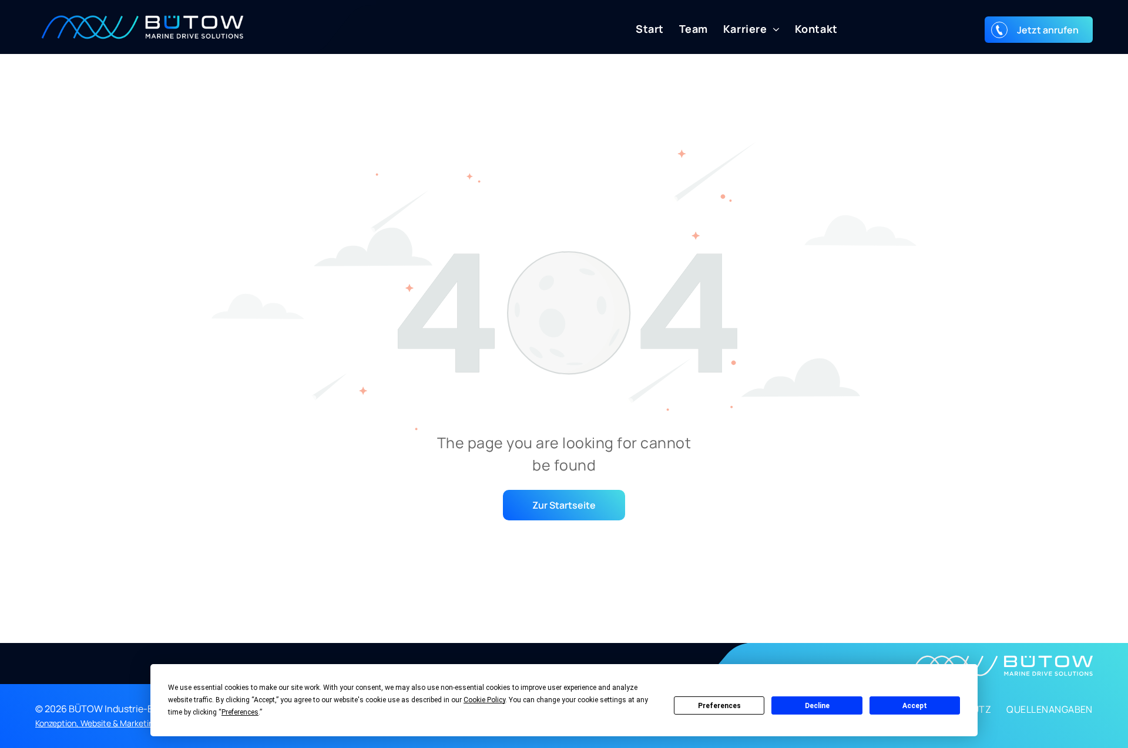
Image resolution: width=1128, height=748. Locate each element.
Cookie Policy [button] (484, 700)
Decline (817, 706)
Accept (914, 706)
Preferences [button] (239, 712)
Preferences (719, 706)
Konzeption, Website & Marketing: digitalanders (123, 723)
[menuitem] (642, 29)
